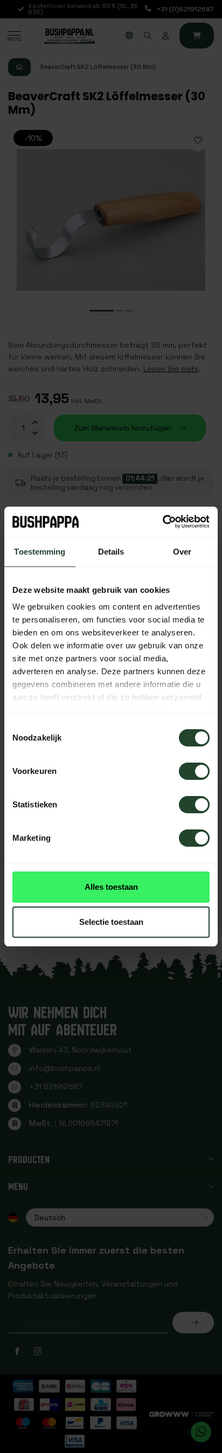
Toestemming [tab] (39, 551)
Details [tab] (111, 551)
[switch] (194, 771)
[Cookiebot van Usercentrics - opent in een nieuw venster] (162, 522)
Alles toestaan (111, 886)
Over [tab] (182, 551)
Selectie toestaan (111, 921)
